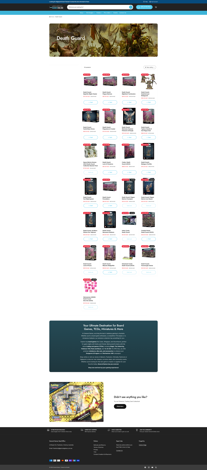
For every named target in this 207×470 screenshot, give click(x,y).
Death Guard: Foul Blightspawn (88, 198)
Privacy (96, 449)
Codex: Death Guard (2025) (126, 163)
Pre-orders (107, 13)
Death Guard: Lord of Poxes (87, 264)
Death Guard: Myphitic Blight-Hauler (90, 93)
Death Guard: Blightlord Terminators (129, 93)
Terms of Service (98, 447)
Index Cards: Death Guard (126, 231)
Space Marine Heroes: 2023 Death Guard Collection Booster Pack (90, 163)
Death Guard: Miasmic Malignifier (108, 264)
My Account (154, 1)
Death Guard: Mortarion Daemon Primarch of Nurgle (127, 128)
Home (52, 16)
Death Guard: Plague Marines (107, 93)
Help (146, 1)
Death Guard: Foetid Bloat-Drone (89, 128)
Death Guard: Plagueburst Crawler (109, 128)
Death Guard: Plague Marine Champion (128, 198)
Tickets (98, 13)
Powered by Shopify (65, 467)
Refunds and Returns (100, 445)
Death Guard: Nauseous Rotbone (108, 231)
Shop (81, 13)
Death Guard (58, 16)
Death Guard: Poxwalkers (107, 198)
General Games (56, 467)
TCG (95, 452)
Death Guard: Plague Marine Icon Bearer (147, 198)
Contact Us (119, 450)
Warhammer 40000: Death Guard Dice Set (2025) (89, 298)
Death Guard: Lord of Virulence (108, 163)
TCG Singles (89, 13)
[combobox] (100, 7)
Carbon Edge (142, 445)
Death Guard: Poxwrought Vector (147, 264)
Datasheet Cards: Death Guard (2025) (128, 264)
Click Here (120, 406)
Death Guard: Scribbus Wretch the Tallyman (90, 231)
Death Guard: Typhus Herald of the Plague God (146, 128)
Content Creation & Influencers (102, 454)
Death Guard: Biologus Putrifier (146, 163)
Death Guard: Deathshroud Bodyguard (145, 93)
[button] (156, 7)
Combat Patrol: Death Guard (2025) (147, 231)
